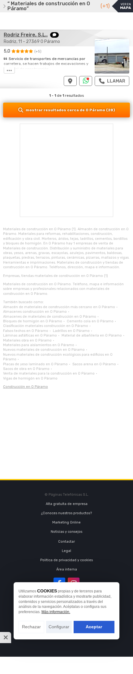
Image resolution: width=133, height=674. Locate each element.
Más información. (55, 612)
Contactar (66, 542)
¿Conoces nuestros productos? (66, 513)
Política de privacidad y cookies (66, 560)
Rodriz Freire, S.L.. (26, 35)
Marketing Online (66, 522)
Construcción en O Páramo (25, 387)
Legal (66, 551)
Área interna (66, 569)
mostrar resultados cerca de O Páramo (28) (70, 110)
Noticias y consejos (66, 532)
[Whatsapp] (86, 81)
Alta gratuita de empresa (67, 504)
